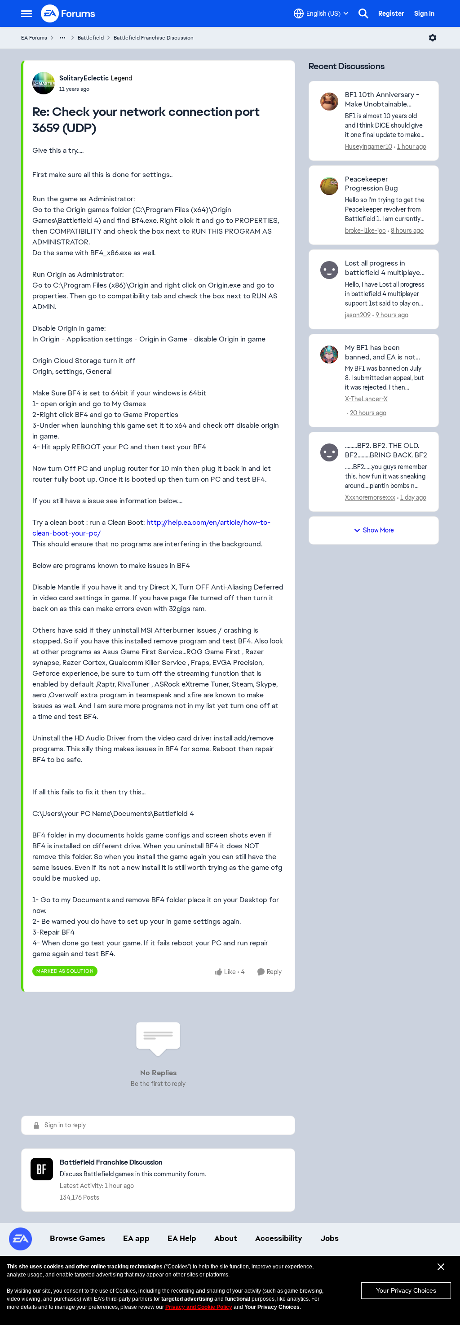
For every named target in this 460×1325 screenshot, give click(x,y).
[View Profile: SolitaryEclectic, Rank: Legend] (43, 83)
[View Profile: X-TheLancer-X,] (329, 354)
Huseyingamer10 (368, 146)
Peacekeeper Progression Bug (371, 184)
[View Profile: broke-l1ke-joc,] (329, 186)
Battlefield (91, 37)
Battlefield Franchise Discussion (154, 37)
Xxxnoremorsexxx (370, 497)
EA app (136, 1238)
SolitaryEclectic (84, 78)
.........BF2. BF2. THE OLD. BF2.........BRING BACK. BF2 (386, 450)
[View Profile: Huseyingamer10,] (329, 102)
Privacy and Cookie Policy (198, 1307)
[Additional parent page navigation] (62, 37)
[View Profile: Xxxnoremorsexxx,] (329, 452)
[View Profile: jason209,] (329, 270)
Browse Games (77, 1238)
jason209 (358, 315)
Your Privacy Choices (406, 1290)
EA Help (182, 1238)
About (225, 1238)
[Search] (363, 13)
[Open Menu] (432, 37)
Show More (378, 530)
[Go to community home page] (68, 13)
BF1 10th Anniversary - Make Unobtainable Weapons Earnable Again (385, 99)
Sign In (424, 13)
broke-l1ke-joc (365, 230)
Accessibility (278, 1238)
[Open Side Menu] (26, 13)
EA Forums (34, 37)
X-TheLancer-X (366, 399)
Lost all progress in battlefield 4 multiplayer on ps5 (384, 268)
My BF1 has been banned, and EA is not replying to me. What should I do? (380, 352)
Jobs (329, 1238)
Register (391, 13)
